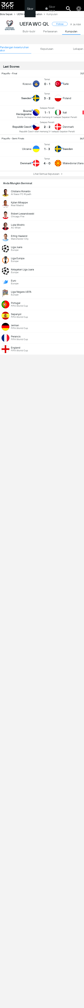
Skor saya (52, 8)
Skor (30, 9)
